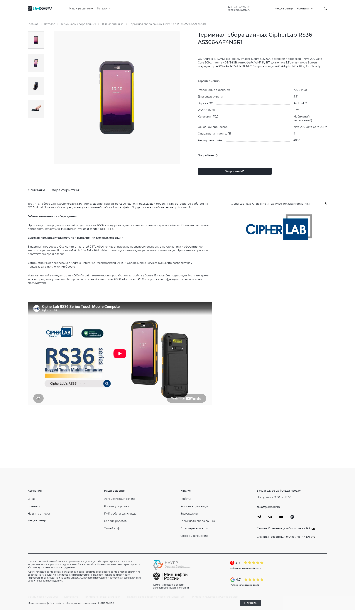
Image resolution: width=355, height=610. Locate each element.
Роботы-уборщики (116, 506)
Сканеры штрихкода (194, 535)
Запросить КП (234, 171)
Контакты (34, 506)
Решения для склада (194, 506)
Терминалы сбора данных (197, 521)
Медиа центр (37, 520)
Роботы (185, 498)
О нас (31, 498)
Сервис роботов (115, 521)
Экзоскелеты (189, 513)
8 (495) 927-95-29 (240, 7)
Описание (36, 190)
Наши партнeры (39, 513)
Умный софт (112, 528)
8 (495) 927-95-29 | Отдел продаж (279, 490)
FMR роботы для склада (120, 513)
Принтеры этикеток (194, 528)
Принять (250, 603)
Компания (35, 490)
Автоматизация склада (119, 498)
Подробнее (106, 603)
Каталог (185, 490)
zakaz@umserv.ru (240, 10)
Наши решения (115, 490)
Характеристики (66, 190)
